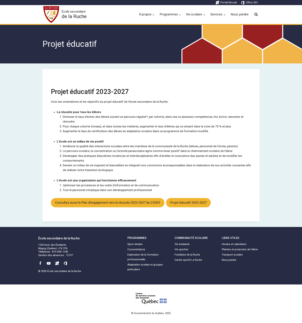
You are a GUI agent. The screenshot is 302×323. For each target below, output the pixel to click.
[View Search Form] (256, 14)
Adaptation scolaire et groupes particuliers (145, 267)
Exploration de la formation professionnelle (143, 257)
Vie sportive (181, 249)
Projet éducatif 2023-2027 (188, 202)
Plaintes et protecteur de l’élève (240, 249)
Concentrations (136, 249)
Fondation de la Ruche (187, 254)
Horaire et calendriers (234, 244)
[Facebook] (40, 263)
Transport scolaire (232, 254)
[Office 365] (65, 263)
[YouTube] (48, 263)
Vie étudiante (182, 244)
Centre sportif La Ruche (188, 259)
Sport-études (135, 244)
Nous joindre (240, 14)
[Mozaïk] (57, 263)
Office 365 (252, 2)
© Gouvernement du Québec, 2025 (151, 313)
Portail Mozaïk (229, 2)
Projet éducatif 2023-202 (88, 92)
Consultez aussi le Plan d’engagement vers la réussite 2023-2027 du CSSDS (107, 202)
